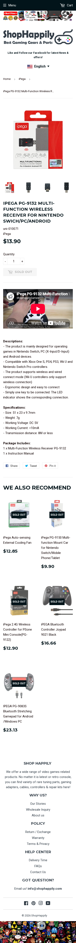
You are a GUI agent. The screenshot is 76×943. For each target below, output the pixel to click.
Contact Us (38, 872)
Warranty (38, 838)
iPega (22, 78)
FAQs (38, 866)
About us (38, 815)
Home (7, 78)
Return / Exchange (38, 832)
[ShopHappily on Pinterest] (33, 904)
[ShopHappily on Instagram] (41, 904)
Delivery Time (38, 860)
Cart (69, 5)
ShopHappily (39, 915)
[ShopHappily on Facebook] (26, 904)
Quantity (9, 254)
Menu (12, 5)
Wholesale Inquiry (38, 810)
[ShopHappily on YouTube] (48, 904)
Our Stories (38, 804)
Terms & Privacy (38, 844)
